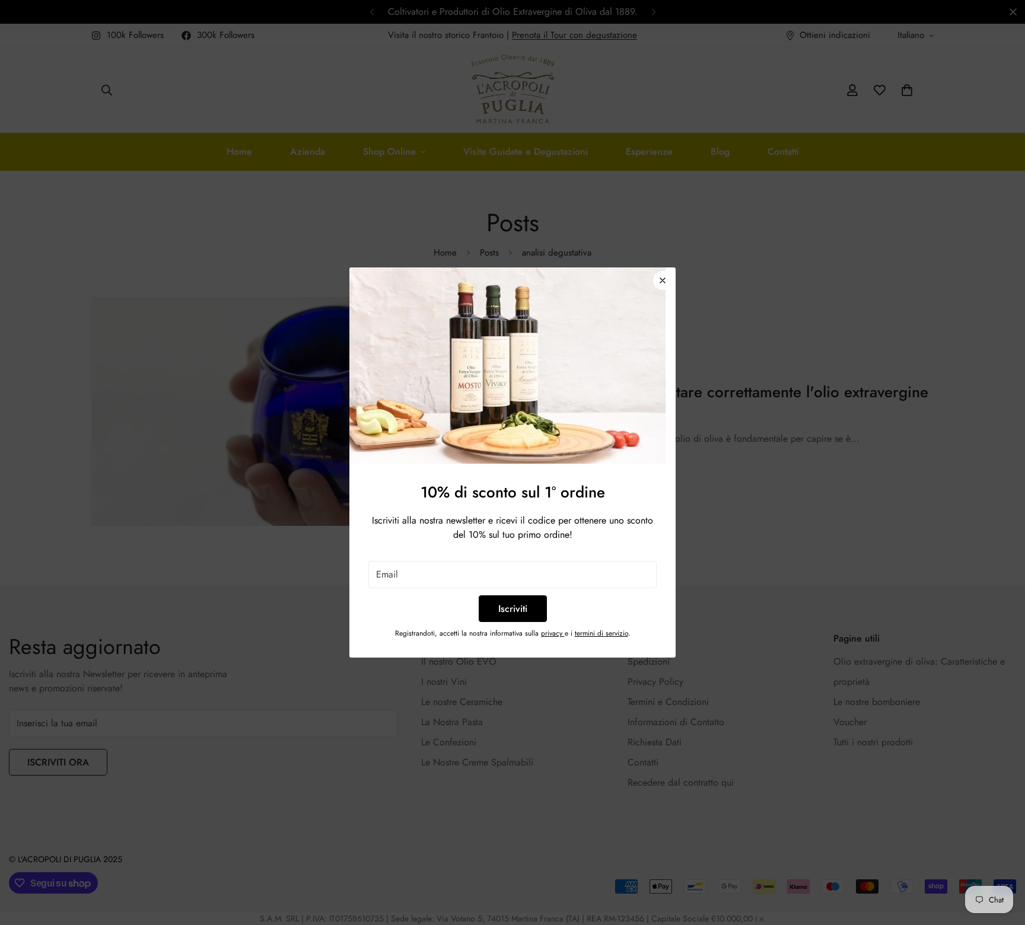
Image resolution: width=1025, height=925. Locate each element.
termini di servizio (601, 633)
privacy (553, 633)
